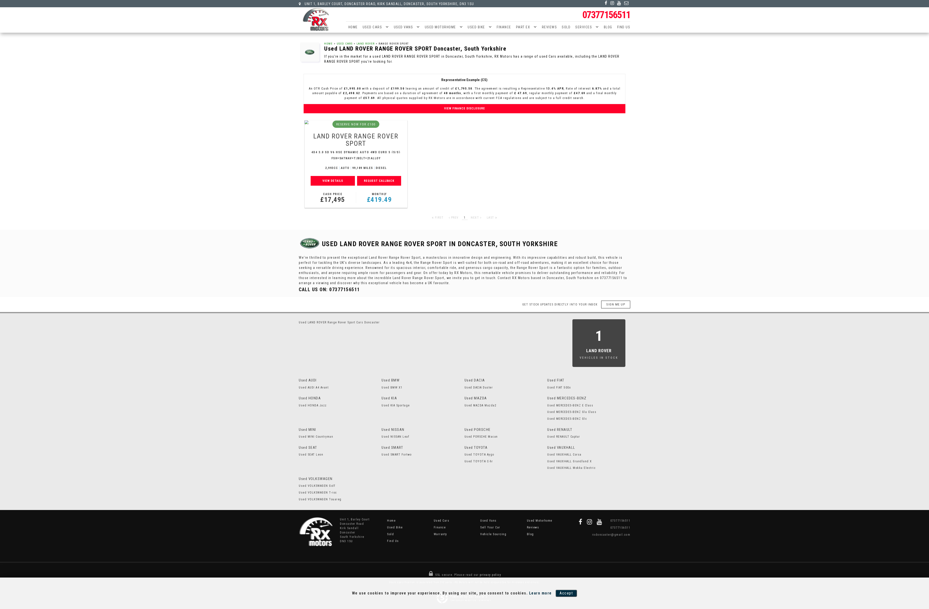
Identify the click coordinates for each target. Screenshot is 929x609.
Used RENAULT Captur (563, 436)
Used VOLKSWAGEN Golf (317, 485)
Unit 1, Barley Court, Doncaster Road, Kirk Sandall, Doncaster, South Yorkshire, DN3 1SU (389, 4)
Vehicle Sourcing (493, 534)
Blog (608, 27)
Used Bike (476, 27)
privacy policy (490, 575)
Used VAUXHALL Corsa (564, 454)
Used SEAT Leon (311, 454)
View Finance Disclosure (464, 108)
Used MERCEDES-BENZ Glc (567, 418)
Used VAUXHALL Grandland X (569, 461)
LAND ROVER (366, 43)
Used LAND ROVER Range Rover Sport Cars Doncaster (339, 322)
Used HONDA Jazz (313, 405)
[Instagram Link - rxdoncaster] (612, 3)
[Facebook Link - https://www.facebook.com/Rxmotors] (606, 3)
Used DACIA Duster (478, 387)
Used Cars (372, 27)
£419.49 (379, 198)
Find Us (623, 27)
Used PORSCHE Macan (481, 436)
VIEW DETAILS (332, 181)
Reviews (549, 27)
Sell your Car (490, 527)
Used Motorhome (440, 27)
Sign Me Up (615, 304)
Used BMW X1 (392, 387)
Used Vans (403, 27)
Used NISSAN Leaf (395, 436)
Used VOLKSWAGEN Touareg (320, 499)
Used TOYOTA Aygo (479, 454)
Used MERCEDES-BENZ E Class (570, 405)
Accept (566, 593)
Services (583, 27)
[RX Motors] (315, 19)
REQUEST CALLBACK (379, 181)
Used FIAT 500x (559, 387)
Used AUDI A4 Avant (314, 387)
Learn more (540, 593)
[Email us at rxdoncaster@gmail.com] (626, 3)
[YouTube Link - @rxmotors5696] (619, 3)
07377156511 (606, 15)
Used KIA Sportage (396, 405)
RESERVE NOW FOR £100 (355, 124)
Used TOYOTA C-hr (478, 461)
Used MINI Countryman (316, 436)
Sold (566, 27)
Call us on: (329, 289)
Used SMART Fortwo (397, 454)
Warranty (440, 534)
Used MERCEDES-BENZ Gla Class (571, 412)
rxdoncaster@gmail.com (611, 534)
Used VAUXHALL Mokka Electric (571, 468)
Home (353, 27)
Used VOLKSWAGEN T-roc (318, 492)
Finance (504, 27)
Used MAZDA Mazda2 (480, 405)
